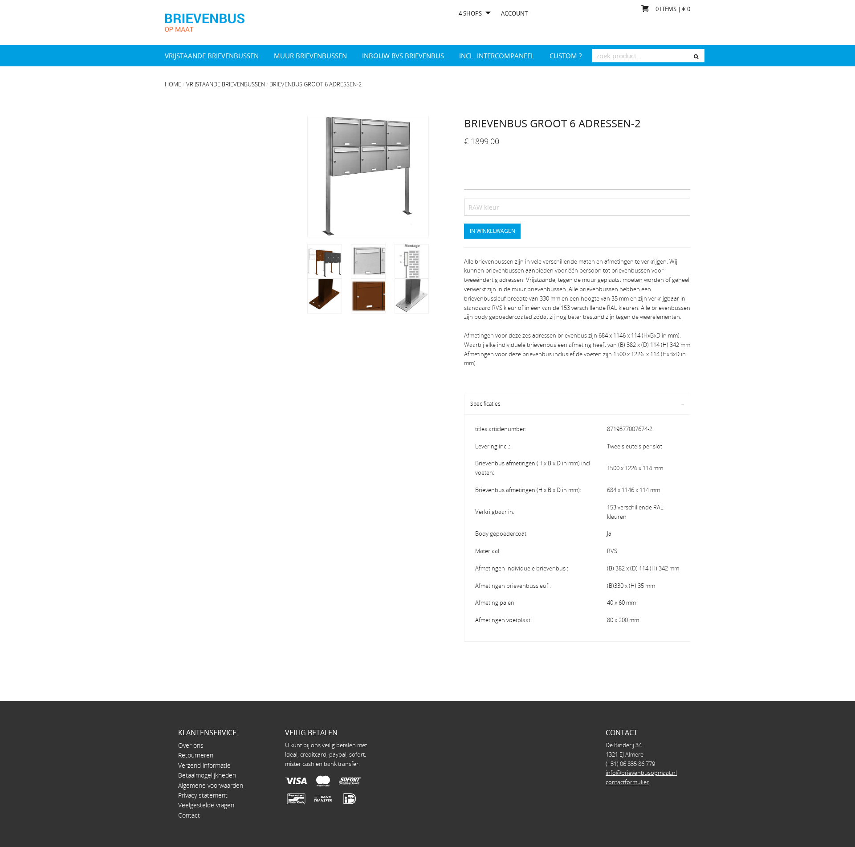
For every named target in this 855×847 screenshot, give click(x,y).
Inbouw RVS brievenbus (403, 55)
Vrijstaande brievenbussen (212, 55)
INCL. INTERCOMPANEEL (496, 55)
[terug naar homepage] (204, 22)
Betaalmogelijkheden (207, 775)
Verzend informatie (204, 765)
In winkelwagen (492, 230)
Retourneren (195, 755)
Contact (189, 815)
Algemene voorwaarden (210, 785)
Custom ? (566, 55)
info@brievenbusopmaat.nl (641, 773)
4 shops (470, 13)
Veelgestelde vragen (206, 805)
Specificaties (485, 403)
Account (514, 13)
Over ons (191, 745)
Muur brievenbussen (310, 55)
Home (173, 84)
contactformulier (627, 782)
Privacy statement (203, 795)
